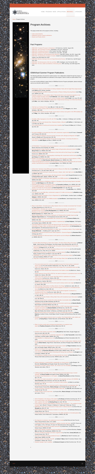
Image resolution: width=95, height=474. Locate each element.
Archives (70, 11)
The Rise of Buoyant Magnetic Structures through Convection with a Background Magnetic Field (54, 135)
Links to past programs (37, 33)
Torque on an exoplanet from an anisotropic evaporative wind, (49, 334)
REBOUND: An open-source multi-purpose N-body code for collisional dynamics (53, 406)
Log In (14, 463)
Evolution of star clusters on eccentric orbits (45, 331)
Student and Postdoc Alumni (38, 37)
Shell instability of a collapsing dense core (45, 338)
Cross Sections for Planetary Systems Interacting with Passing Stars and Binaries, (54, 352)
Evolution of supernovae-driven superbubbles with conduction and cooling (49, 218)
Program (49, 11)
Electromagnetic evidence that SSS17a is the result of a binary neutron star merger (54, 282)
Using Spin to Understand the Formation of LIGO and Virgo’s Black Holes (50, 258)
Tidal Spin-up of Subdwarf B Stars (40, 107)
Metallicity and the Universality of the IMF (44, 438)
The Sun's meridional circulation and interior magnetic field (49, 432)
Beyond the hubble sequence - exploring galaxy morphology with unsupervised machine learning (55, 155)
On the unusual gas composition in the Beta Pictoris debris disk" (50, 388)
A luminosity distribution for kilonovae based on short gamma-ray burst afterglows (51, 235)
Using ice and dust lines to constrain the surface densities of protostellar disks (53, 300)
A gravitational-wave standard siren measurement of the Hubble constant (52, 270)
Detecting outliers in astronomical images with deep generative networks (49, 175)
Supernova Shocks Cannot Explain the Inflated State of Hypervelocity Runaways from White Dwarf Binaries (57, 99)
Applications (61, 11)
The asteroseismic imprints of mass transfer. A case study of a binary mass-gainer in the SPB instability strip (57, 111)
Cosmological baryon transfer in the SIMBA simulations (45, 198)
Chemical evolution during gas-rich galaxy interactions (47, 426)
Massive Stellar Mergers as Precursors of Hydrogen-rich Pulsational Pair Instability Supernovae (54, 215)
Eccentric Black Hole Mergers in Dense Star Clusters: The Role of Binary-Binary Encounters (55, 242)
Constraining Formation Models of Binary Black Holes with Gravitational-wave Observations (56, 296)
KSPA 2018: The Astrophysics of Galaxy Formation (44, 55)
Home (43, 11)
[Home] (21, 14)
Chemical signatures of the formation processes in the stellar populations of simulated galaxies (57, 412)
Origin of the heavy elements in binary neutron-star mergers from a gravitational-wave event (56, 267)
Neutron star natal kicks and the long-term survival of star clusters (50, 345)
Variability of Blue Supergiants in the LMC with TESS (44, 119)
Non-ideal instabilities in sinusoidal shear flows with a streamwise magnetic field (50, 132)
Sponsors (78, 11)
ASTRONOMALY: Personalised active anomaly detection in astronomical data (50, 146)
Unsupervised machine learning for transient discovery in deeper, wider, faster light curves (53, 172)
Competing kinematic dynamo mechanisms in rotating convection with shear (53, 423)
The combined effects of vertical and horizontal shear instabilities (47, 125)
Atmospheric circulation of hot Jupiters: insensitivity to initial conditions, (51, 382)
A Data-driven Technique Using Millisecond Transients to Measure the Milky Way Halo (52, 168)
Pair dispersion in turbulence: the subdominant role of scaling (49, 420)
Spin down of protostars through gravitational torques (47, 435)
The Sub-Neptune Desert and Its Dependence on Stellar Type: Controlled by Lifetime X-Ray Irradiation (56, 229)
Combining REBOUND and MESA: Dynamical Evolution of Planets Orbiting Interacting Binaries (54, 92)
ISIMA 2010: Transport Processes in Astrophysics (43, 48)
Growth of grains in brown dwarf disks (44, 391)
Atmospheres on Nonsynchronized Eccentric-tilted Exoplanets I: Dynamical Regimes (51, 232)
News (54, 11)
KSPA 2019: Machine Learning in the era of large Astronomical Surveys (48, 59)
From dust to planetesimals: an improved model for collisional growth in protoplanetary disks (56, 385)
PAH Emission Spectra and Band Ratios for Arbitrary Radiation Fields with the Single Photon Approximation (57, 88)
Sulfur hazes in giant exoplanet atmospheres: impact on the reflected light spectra (54, 309)
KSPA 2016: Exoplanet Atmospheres (40, 52)
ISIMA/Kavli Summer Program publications (42, 35)
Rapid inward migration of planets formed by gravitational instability (51, 429)
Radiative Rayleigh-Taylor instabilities (43, 442)
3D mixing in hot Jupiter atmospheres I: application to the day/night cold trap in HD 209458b (56, 379)
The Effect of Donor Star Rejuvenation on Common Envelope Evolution (48, 98)
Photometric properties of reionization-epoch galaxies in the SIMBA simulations (50, 178)
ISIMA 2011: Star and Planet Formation (41, 49)
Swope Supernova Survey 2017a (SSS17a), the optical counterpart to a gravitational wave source (58, 273)
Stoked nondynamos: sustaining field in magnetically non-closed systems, (52, 362)
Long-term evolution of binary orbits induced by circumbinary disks (47, 108)
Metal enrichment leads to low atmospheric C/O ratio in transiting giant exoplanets (54, 312)
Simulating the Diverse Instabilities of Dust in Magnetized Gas (46, 195)
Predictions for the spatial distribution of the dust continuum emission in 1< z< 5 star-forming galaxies (55, 212)
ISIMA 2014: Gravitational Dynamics (40, 51)
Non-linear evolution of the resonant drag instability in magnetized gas (48, 221)
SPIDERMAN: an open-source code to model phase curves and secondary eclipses (53, 255)
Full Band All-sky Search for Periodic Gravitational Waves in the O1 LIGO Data (51, 249)
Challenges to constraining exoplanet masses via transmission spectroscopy (53, 303)
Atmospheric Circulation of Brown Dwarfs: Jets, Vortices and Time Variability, (53, 365)
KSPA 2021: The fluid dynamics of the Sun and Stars (44, 62)
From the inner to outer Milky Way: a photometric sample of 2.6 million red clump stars (52, 192)
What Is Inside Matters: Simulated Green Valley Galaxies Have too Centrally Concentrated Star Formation (56, 205)
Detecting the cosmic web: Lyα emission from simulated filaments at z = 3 (49, 189)
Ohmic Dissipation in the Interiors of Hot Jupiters (46, 398)
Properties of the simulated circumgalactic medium (44, 184)
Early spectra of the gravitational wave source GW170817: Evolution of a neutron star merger (57, 279)
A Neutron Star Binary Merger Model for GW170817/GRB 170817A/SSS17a (52, 293)
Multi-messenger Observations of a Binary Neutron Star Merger (50, 286)
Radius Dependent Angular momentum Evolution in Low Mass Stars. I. (51, 409)
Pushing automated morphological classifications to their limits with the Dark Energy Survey (53, 152)
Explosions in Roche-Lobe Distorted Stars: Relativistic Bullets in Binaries (49, 122)
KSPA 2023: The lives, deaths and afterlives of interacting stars (46, 63)
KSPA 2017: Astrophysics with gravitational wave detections (46, 54)
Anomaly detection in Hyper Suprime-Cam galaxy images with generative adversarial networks (54, 149)
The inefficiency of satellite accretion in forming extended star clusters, (51, 355)
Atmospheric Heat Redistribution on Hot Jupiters (46, 376)
